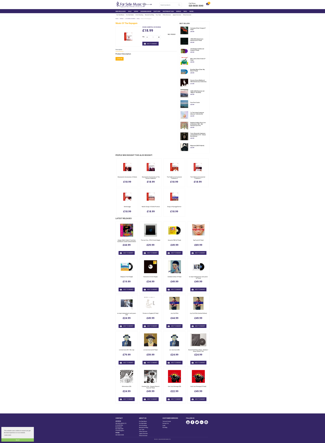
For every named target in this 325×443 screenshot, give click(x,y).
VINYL (185, 11)
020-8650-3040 (120, 435)
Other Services (167, 15)
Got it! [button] (17, 440)
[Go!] (179, 5)
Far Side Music (120, 15)
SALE (129, 11)
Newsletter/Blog (149, 15)
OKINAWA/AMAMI (145, 11)
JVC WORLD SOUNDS (130, 18)
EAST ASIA (157, 11)
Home (117, 18)
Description (119, 49)
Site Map (164, 427)
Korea (138, 18)
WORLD (178, 11)
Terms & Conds (166, 421)
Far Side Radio (130, 15)
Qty (143, 36)
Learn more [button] (7, 435)
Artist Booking (139, 15)
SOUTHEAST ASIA (168, 11)
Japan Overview (177, 15)
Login (163, 425)
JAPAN (136, 11)
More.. (191, 11)
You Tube (158, 15)
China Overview (187, 15)
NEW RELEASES (121, 11)
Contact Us (165, 423)
